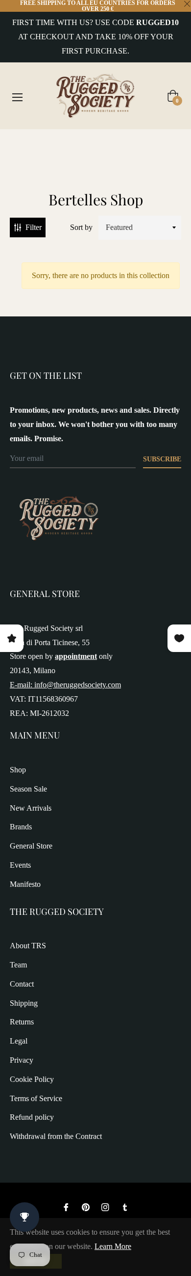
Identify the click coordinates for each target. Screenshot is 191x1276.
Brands (21, 826)
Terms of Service (36, 1098)
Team (18, 965)
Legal (18, 1041)
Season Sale (28, 789)
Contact (22, 984)
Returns (22, 1022)
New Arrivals (30, 808)
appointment (76, 656)
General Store (31, 846)
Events (20, 865)
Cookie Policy (32, 1079)
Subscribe (162, 459)
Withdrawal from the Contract (56, 1136)
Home (19, 146)
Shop (18, 770)
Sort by (81, 227)
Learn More (113, 1246)
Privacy (21, 1060)
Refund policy (32, 1117)
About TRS (28, 945)
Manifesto (25, 884)
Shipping (24, 1003)
